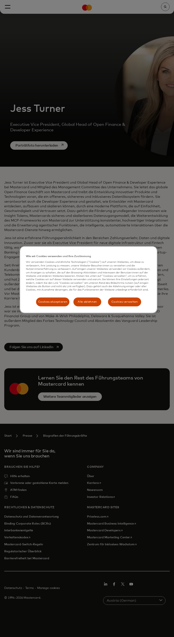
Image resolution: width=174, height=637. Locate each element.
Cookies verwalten (124, 301)
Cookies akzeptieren (52, 301)
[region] (88, 279)
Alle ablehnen (87, 301)
